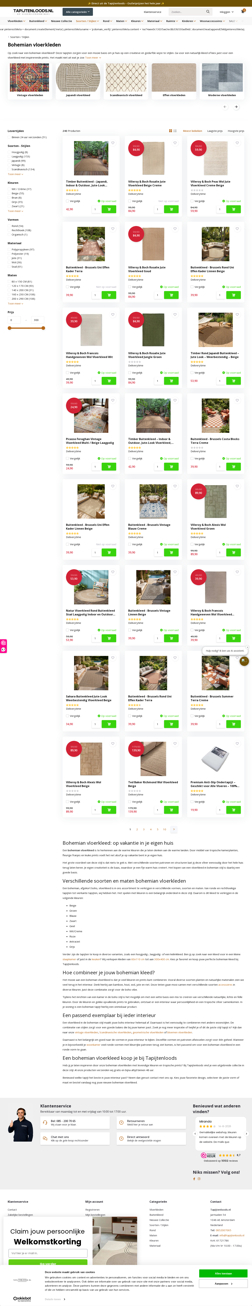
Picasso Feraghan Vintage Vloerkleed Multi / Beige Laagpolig (90, 441)
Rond (106, 21)
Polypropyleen (23, 249)
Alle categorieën (76, 12)
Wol (17, 262)
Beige (18, 193)
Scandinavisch (23, 169)
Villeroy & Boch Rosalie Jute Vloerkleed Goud (147, 269)
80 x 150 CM (22, 281)
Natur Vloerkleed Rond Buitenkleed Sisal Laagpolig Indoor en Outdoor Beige (90, 614)
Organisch (19, 234)
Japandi (19, 160)
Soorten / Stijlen (86, 21)
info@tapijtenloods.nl (232, 1235)
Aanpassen (221, 1283)
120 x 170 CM (23, 285)
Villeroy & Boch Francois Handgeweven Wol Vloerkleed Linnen (211, 614)
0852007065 (223, 1230)
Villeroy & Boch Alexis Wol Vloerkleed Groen (208, 526)
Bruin (17, 197)
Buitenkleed (36, 21)
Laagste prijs (215, 130)
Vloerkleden (15, 21)
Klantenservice (152, 12)
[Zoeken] (208, 12)
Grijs (17, 202)
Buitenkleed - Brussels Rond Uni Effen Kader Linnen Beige (212, 269)
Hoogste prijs (236, 130)
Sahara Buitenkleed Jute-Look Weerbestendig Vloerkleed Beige (88, 698)
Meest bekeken (192, 130)
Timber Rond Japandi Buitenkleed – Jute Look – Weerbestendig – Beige (215, 355)
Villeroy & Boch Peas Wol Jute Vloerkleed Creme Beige (210, 183)
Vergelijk (75, 201)
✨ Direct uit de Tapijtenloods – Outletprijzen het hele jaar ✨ (126, 3)
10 (164, 829)
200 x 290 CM (23, 298)
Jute (17, 258)
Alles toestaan (223, 1273)
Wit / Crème (21, 189)
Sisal (17, 266)
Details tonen (53, 1299)
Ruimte (170, 21)
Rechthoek (21, 230)
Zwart (18, 206)
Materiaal (153, 21)
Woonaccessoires (211, 21)
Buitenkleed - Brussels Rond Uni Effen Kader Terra (150, 698)
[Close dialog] (135, 1218)
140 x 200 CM (23, 290)
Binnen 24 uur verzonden (29, 137)
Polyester (20, 253)
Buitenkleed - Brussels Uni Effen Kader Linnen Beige (87, 526)
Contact (12, 1209)
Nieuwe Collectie (61, 21)
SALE (232, 21)
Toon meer (92, 57)
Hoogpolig (20, 152)
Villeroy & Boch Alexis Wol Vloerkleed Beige (83, 784)
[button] (244, 661)
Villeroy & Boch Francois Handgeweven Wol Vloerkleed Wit (89, 355)
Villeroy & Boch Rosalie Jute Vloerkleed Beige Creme (147, 183)
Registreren (92, 1209)
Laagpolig (21, 156)
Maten (120, 21)
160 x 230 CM (23, 294)
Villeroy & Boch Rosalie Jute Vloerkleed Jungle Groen (147, 355)
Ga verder (48, 1264)
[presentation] (225, 107)
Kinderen (187, 21)
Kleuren (136, 21)
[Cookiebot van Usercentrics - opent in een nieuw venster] (22, 1299)
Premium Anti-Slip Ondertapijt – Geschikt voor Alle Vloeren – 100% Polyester (214, 786)
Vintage (18, 165)
